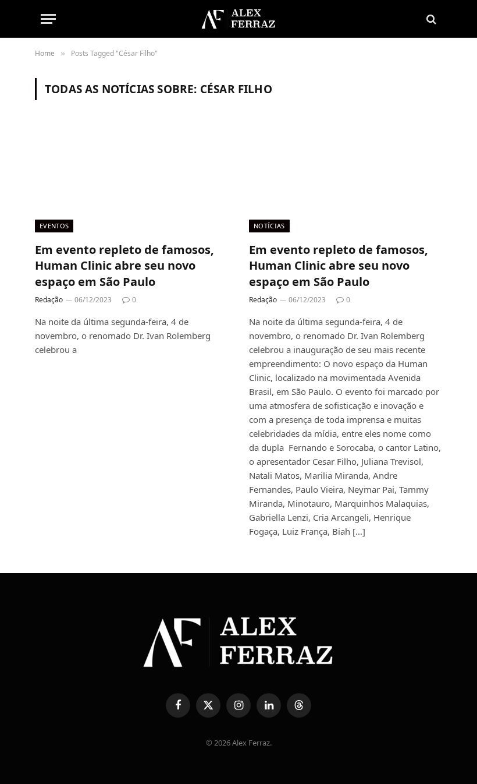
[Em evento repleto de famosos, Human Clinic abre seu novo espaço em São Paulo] (131, 177)
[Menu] (48, 19)
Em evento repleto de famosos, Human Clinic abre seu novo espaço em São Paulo (124, 265)
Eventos (54, 225)
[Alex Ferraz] (238, 19)
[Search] (430, 19)
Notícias (269, 225)
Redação (49, 300)
